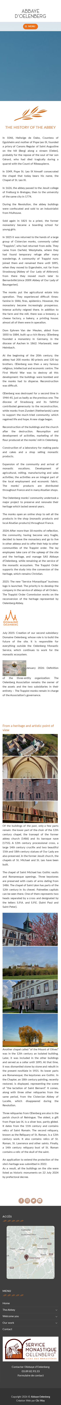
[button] (30, 26)
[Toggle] (56, 1310)
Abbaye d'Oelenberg (30, 13)
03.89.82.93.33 (31, 1371)
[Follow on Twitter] (33, 1201)
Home (6, 1303)
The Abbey (9, 1310)
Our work (8, 1323)
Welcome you (11, 1316)
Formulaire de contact (31, 1375)
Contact (7, 1329)
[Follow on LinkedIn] (40, 1201)
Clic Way (40, 1400)
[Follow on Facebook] (21, 1201)
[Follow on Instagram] (27, 1201)
